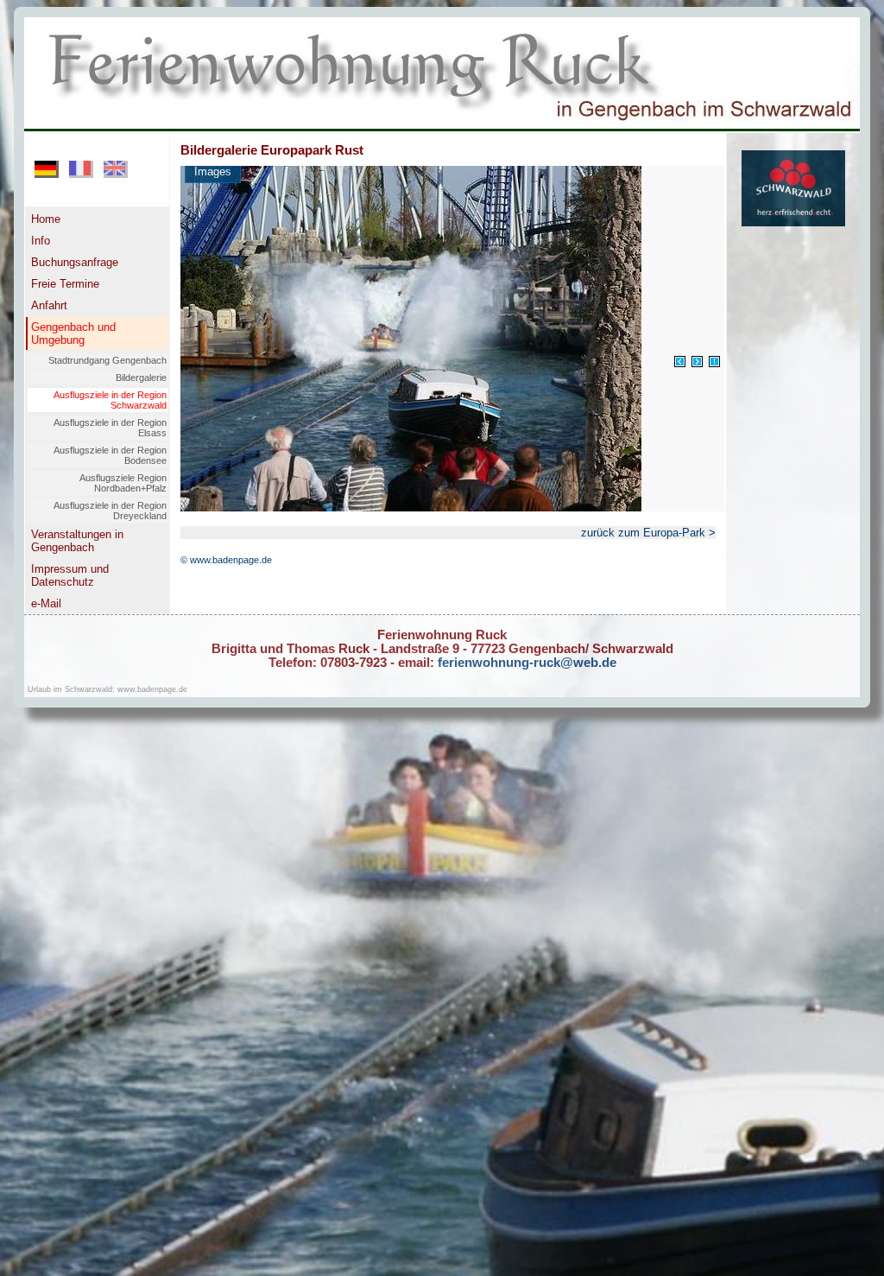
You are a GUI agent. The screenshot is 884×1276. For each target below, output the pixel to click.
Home (45, 219)
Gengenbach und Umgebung (73, 333)
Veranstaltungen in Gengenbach (77, 541)
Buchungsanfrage (74, 262)
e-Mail (46, 603)
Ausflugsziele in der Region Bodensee (110, 455)
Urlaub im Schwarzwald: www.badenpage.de (107, 689)
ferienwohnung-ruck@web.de (525, 663)
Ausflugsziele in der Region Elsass (110, 427)
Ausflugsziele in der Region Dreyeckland (110, 510)
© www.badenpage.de (226, 560)
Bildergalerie (141, 377)
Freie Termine (65, 283)
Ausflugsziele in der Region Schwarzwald (110, 400)
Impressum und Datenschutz (70, 575)
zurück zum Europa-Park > (648, 532)
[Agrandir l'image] (714, 361)
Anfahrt (49, 305)
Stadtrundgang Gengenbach (107, 360)
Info (40, 240)
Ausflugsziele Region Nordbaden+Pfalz (123, 483)
